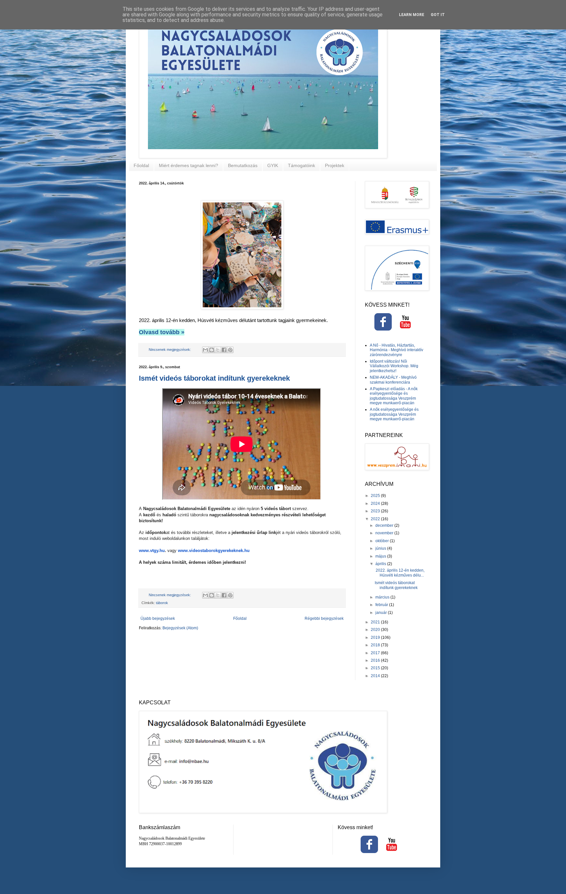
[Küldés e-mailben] (205, 350)
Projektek (334, 165)
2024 (376, 503)
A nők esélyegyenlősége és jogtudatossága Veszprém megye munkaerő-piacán (394, 414)
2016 (376, 660)
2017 (376, 653)
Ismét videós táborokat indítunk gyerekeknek (214, 378)
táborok (162, 603)
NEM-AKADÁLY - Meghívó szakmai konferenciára (393, 379)
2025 (376, 495)
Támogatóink (301, 165)
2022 (376, 519)
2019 (376, 637)
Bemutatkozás (242, 165)
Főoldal (141, 165)
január (381, 612)
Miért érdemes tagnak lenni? (188, 165)
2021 (376, 622)
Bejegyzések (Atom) (180, 628)
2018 (376, 645)
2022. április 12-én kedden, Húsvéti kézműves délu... (399, 572)
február (382, 604)
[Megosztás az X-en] (218, 350)
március (382, 597)
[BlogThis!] (211, 350)
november (384, 533)
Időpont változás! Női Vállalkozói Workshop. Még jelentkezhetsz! (394, 366)
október (382, 541)
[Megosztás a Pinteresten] (230, 350)
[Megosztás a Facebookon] (224, 350)
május (381, 556)
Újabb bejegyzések (158, 618)
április (381, 563)
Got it (438, 14)
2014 (376, 676)
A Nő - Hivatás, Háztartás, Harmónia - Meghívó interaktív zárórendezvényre (396, 350)
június (381, 548)
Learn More (411, 14)
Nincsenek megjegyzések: (170, 350)
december (384, 525)
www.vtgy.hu (152, 550)
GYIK (272, 165)
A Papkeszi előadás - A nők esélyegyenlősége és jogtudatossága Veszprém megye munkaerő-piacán (394, 396)
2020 (376, 629)
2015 (376, 668)
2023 (376, 511)
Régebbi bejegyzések (324, 618)
